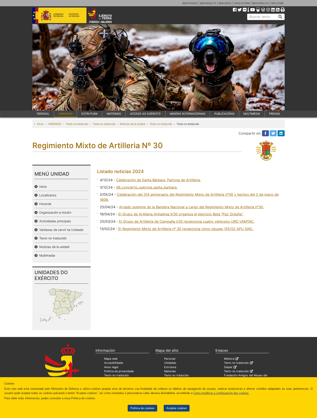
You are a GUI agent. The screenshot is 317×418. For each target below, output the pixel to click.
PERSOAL (43, 113)
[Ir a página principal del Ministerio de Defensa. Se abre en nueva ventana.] (59, 15)
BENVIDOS (225, 3)
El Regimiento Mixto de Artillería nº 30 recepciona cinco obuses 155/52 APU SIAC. (185, 229)
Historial (44, 204)
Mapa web (111, 358)
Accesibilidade (113, 362)
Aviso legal (111, 367)
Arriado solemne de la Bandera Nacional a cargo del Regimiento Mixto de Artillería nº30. (191, 207)
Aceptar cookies (176, 408)
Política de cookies (142, 408)
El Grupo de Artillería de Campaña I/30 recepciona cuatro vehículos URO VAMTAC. (186, 221)
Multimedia (46, 255)
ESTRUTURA (90, 113)
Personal (169, 358)
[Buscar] (280, 17)
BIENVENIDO (190, 3)
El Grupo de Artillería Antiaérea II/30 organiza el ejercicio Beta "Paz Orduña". (180, 214)
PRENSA (274, 113)
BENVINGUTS (208, 3)
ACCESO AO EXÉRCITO (145, 113)
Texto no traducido (77, 124)
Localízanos (47, 195)
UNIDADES (65, 113)
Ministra (229, 358)
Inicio (40, 124)
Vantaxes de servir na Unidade (60, 230)
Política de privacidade (119, 371)
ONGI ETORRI (242, 3)
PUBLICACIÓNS (224, 113)
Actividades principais (54, 221)
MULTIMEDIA (251, 113)
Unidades (170, 362)
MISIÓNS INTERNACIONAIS (187, 113)
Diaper (228, 367)
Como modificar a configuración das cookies (221, 393)
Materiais (170, 371)
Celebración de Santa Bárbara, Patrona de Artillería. (158, 180)
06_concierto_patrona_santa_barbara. (146, 187)
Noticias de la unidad (132, 124)
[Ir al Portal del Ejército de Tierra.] (105, 15)
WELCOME (277, 3)
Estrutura (170, 367)
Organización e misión (54, 212)
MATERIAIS (114, 113)
